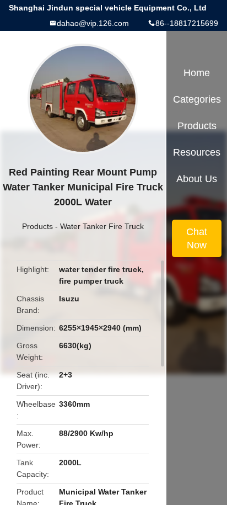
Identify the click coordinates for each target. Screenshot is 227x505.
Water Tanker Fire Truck (102, 226)
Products (37, 226)
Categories (197, 99)
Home (196, 72)
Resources (196, 152)
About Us (196, 178)
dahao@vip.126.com (93, 23)
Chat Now (196, 238)
